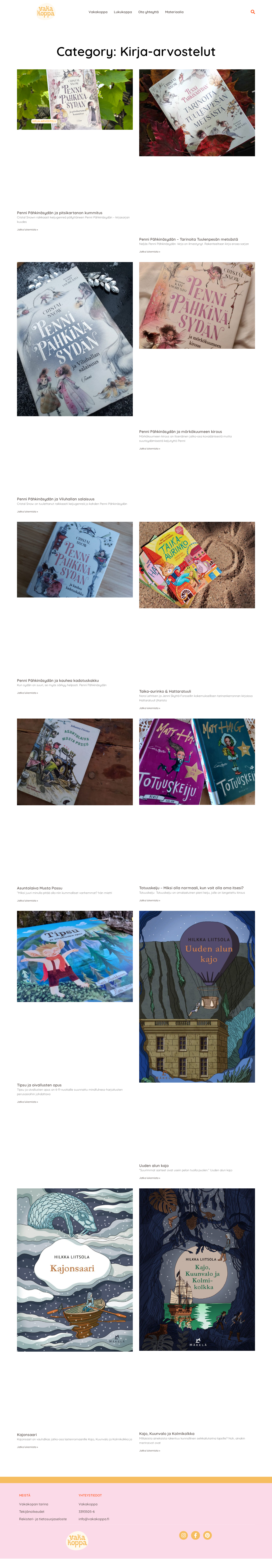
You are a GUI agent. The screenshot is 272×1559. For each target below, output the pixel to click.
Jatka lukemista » (27, 229)
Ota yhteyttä (148, 12)
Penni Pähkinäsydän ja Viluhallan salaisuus (56, 499)
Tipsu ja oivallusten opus (39, 1085)
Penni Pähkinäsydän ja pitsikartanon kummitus (59, 212)
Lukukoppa (123, 12)
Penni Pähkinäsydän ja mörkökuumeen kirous (180, 431)
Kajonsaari (27, 1434)
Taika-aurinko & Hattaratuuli (165, 691)
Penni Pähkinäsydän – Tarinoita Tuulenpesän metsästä (188, 239)
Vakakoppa (98, 12)
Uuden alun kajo (154, 1165)
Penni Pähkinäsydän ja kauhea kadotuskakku (58, 680)
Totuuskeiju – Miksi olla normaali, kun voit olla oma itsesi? (191, 887)
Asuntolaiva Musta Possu (39, 888)
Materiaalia (174, 12)
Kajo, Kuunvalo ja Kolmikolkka (166, 1433)
